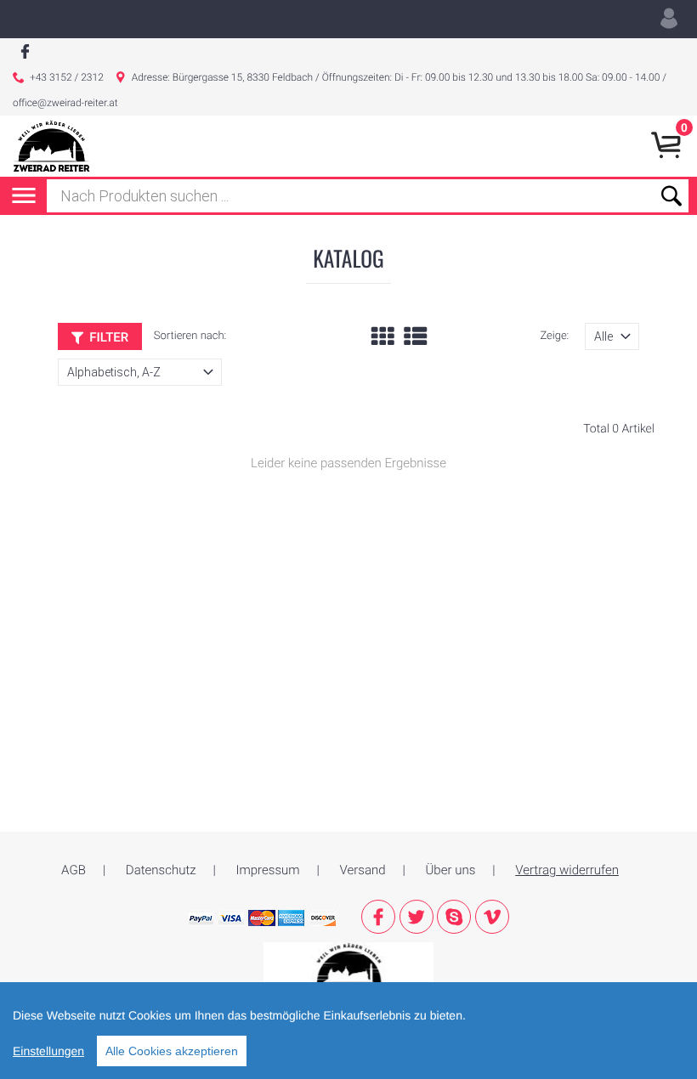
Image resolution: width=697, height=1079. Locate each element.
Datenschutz (161, 870)
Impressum (268, 870)
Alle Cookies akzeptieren (171, 1051)
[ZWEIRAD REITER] (349, 966)
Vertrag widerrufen (567, 870)
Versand (363, 870)
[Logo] (51, 146)
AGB (73, 870)
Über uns (451, 870)
